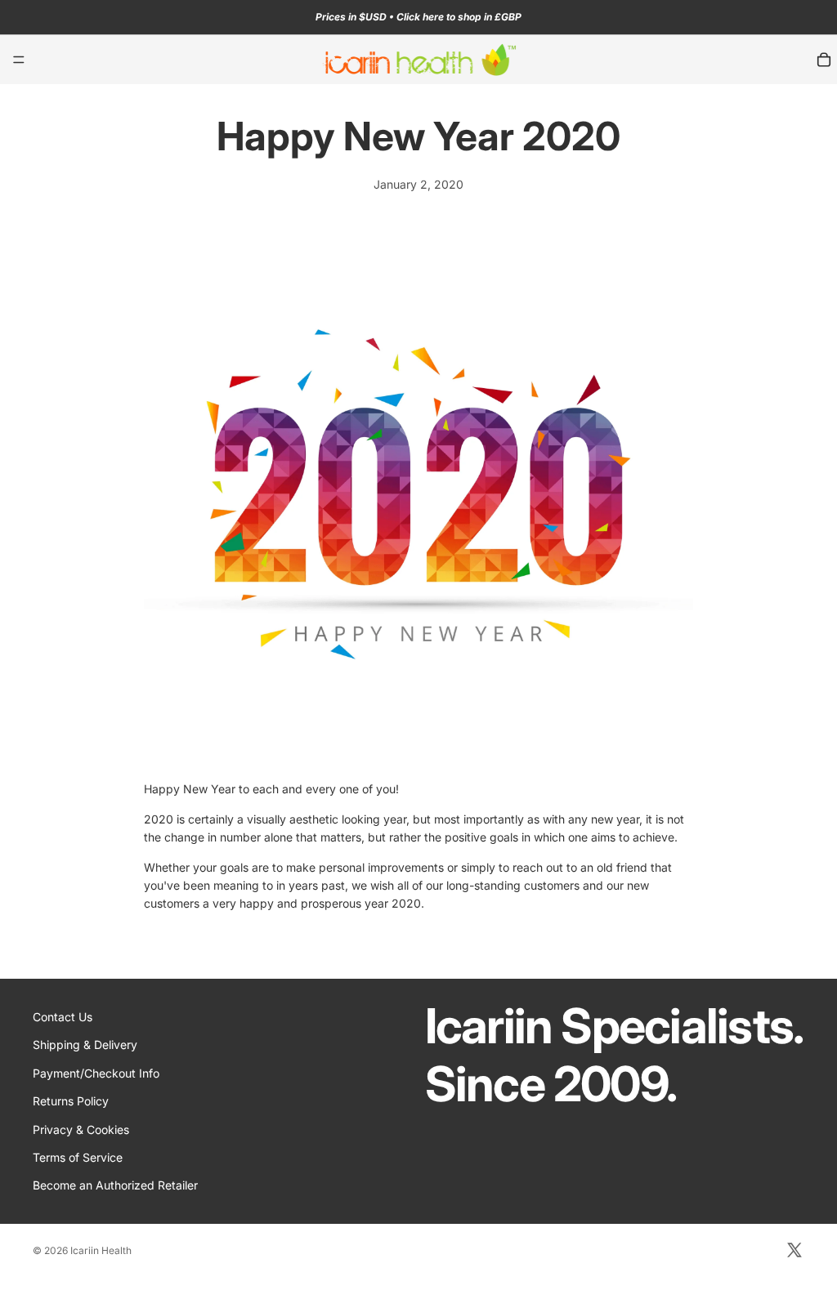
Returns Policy (71, 1101)
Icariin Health (101, 1250)
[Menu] (19, 59)
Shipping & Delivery (85, 1044)
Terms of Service (78, 1157)
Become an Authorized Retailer (115, 1185)
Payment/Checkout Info (96, 1073)
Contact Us (62, 1017)
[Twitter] (794, 1250)
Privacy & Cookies (81, 1129)
